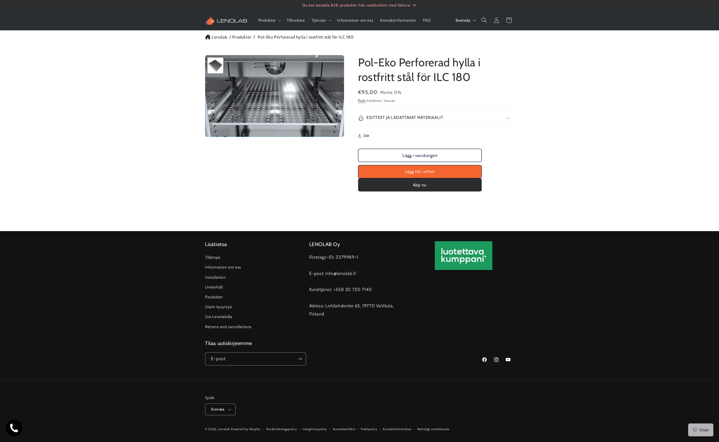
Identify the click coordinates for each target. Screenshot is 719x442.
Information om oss (223, 267)
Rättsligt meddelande (433, 429)
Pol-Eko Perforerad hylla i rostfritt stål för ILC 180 (305, 37)
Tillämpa (212, 257)
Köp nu (420, 185)
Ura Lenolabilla (218, 316)
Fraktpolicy (369, 429)
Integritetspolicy (314, 429)
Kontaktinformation (397, 429)
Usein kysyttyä (218, 306)
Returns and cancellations (228, 326)
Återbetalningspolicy (281, 429)
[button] (269, 20)
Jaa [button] (366, 135)
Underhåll (214, 287)
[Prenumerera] (299, 359)
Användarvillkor (344, 429)
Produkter (241, 37)
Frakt (362, 100)
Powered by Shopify (246, 429)
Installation (215, 277)
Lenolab (219, 37)
